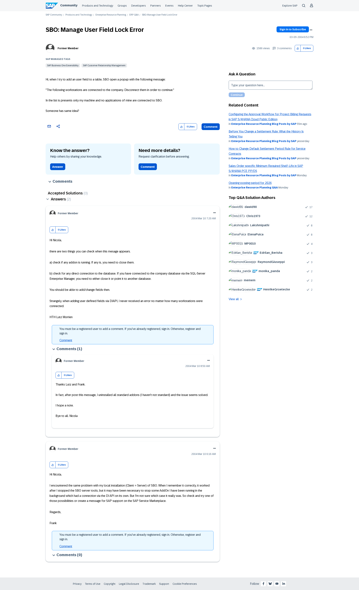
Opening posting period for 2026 (250, 183)
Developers (138, 5)
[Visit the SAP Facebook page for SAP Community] (263, 583)
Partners (155, 5)
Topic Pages (204, 5)
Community (68, 5)
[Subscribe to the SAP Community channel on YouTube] (276, 583)
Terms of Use (92, 583)
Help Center (185, 5)
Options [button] (310, 29)
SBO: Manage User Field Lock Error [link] (159, 15)
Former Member (68, 48)
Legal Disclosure (129, 583)
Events (169, 5)
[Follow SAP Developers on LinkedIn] (283, 583)
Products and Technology (97, 5)
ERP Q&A (134, 15)
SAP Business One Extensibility (63, 65)
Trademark (149, 583)
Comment (211, 126)
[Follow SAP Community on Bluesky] (270, 583)
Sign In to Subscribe (293, 29)
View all (234, 299)
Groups (122, 5)
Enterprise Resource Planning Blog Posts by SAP (263, 123)
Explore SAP (289, 5)
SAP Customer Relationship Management (104, 65)
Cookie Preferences (185, 583)
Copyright (110, 583)
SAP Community (54, 15)
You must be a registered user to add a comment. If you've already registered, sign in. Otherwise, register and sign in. (130, 331)
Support (164, 583)
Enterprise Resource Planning (111, 15)
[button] (298, 48)
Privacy (77, 583)
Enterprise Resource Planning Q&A (254, 187)
